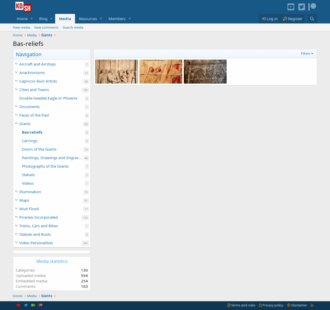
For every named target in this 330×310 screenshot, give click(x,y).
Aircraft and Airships (37, 64)
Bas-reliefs (32, 132)
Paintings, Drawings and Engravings (52, 157)
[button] (31, 18)
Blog (43, 18)
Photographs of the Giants (45, 166)
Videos (28, 183)
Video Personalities (36, 242)
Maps (24, 200)
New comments (46, 27)
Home (22, 18)
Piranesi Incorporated (38, 217)
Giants (25, 123)
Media (65, 18)
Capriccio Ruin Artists (38, 81)
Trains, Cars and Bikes (38, 225)
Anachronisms (32, 72)
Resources (88, 18)
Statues (28, 174)
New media (21, 27)
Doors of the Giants (39, 149)
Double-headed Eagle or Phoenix (48, 98)
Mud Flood (29, 208)
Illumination (30, 191)
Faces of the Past (34, 115)
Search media (73, 27)
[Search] (312, 18)
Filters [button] (305, 53)
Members (117, 18)
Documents (29, 106)
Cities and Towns (34, 89)
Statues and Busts (35, 234)
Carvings (29, 140)
